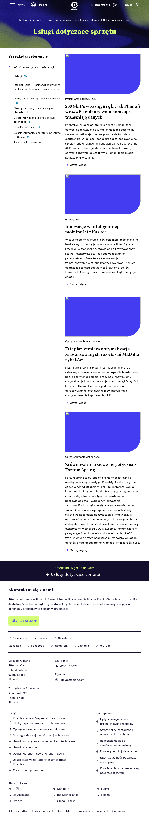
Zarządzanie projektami (30, 142)
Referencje (35, 20)
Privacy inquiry (84, 811)
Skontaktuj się (22, 620)
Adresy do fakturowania (111, 811)
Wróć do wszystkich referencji (34, 67)
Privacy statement (42, 811)
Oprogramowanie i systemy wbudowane (77, 20)
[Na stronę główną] (74, 4)
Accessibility (64, 811)
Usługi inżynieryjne (28, 127)
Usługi (48, 20)
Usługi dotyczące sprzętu (75, 574)
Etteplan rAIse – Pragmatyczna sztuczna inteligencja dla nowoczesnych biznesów (37, 89)
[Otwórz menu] (12, 4)
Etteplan (22, 20)
